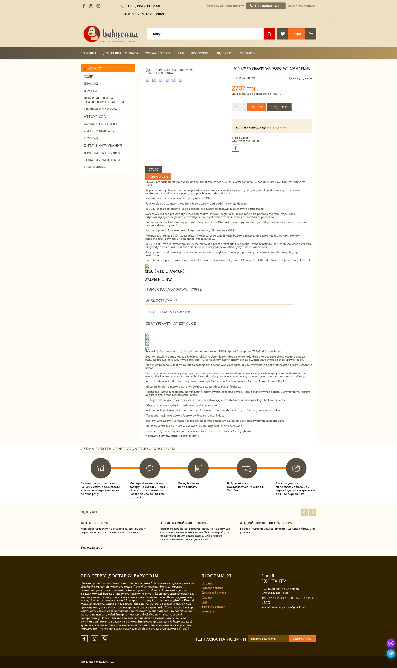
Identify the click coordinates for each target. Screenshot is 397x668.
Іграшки (91, 84)
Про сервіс (201, 53)
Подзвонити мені (268, 6)
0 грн (297, 34)
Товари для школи (102, 160)
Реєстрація (306, 6)
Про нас (207, 583)
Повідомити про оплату (225, 6)
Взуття (90, 91)
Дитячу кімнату (99, 131)
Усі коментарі (92, 547)
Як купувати (302, 78)
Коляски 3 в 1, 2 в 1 (101, 124)
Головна (89, 53)
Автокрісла (95, 117)
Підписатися (302, 638)
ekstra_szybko (277, 127)
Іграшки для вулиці (103, 153)
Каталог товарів (212, 587)
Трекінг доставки (213, 606)
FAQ (181, 53)
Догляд (91, 138)
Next (312, 512)
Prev (304, 512)
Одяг (88, 76)
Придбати (279, 107)
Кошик (256, 107)
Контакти (247, 53)
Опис (153, 169)
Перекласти (158, 176)
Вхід (291, 6)
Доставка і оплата (121, 53)
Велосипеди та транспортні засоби (104, 100)
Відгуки (224, 53)
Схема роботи (158, 53)
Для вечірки (95, 167)
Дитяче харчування (103, 145)
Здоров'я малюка (100, 109)
